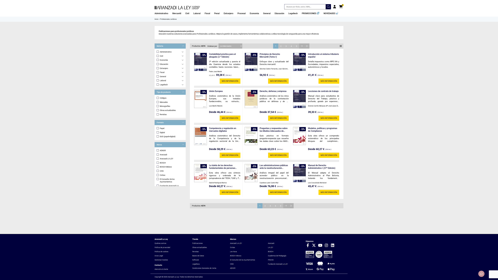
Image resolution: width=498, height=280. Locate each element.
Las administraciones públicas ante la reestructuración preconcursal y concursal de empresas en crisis (274, 166)
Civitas (162, 175)
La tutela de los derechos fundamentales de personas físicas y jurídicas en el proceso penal (223, 166)
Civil (161, 56)
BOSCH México (166, 167)
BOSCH (163, 163)
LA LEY (270, 247)
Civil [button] (187, 13)
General (163, 76)
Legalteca (196, 264)
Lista (340, 46)
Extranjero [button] (228, 13)
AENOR (163, 150)
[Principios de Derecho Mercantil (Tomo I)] (251, 62)
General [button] (267, 13)
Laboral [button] (196, 13)
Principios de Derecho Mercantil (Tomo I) (270, 55)
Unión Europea (216, 91)
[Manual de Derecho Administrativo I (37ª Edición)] (299, 173)
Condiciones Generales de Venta (204, 268)
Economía (164, 60)
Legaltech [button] (293, 13)
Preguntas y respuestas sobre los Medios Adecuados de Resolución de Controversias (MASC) (274, 129)
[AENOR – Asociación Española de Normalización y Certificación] (319, 257)
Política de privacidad (162, 247)
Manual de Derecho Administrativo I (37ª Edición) (321, 166)
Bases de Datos (198, 256)
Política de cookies (161, 252)
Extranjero (164, 68)
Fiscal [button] (207, 13)
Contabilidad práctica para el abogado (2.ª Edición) (222, 55)
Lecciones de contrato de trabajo (323, 91)
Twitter (314, 245)
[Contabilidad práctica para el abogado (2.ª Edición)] (200, 62)
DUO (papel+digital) (167, 136)
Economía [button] (254, 13)
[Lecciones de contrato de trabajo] (299, 99)
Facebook (308, 245)
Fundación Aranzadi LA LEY (278, 264)
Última (306, 46)
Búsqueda (328, 6)
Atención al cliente (161, 269)
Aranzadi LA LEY (166, 159)
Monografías (165, 106)
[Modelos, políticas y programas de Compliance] (299, 136)
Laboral (163, 80)
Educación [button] (279, 13)
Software (195, 260)
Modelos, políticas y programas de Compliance (322, 129)
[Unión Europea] (200, 99)
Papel (162, 128)
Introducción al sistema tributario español (323, 55)
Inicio (156, 19)
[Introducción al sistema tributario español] (299, 62)
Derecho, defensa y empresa (273, 91)
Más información (230, 81)
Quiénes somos (160, 243)
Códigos (163, 98)
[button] (310, 13)
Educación (164, 64)
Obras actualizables (168, 110)
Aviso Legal (159, 256)
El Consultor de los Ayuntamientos (167, 180)
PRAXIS (271, 260)
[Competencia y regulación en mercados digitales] (200, 136)
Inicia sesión (334, 6)
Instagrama (326, 245)
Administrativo (166, 52)
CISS (162, 171)
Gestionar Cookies (161, 260)
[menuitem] (161, 13)
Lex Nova (233, 252)
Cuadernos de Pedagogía (277, 256)
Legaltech (164, 85)
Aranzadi (163, 155)
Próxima (301, 46)
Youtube (320, 245)
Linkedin (333, 245)
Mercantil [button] (176, 13)
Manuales (164, 102)
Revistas (163, 114)
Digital (162, 132)
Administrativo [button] (161, 13)
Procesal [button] (241, 13)
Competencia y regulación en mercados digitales (222, 129)
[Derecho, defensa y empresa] (251, 99)
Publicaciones (197, 243)
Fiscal (162, 72)
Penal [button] (217, 13)
